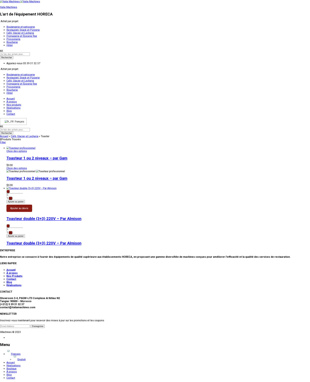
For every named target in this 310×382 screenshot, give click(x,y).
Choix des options (16, 151)
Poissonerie (13, 39)
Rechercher (6, 57)
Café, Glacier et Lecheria (20, 33)
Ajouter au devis (19, 208)
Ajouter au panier (16, 201)
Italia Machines (8, 7)
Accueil (10, 98)
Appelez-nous (14, 63)
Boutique (11, 368)
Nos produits (13, 104)
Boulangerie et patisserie (20, 26)
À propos (11, 101)
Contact (10, 114)
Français (18, 121)
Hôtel (9, 45)
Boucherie (12, 42)
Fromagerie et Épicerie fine (21, 36)
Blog (9, 110)
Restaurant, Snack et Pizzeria (23, 29)
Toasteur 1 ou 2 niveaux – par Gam (36, 158)
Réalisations (13, 107)
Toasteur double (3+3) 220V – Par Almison (43, 218)
